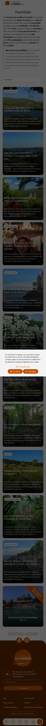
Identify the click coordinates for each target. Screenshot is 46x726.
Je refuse (16, 371)
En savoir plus (24, 366)
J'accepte (32, 371)
